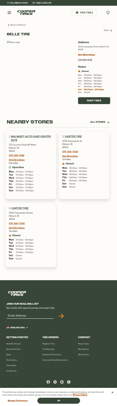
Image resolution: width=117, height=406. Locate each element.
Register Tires (48, 344)
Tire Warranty (48, 349)
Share (106, 30)
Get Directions (86, 54)
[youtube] (62, 382)
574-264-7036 (70, 151)
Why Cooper (83, 344)
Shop (8, 354)
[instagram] (55, 382)
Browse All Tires (13, 349)
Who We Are (83, 349)
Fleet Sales (11, 365)
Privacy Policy (80, 395)
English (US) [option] (17, 327)
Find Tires (86, 12)
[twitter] (68, 382)
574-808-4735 (85, 59)
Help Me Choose (13, 344)
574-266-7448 (16, 155)
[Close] (112, 392)
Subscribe (61, 316)
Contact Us (11, 371)
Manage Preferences (18, 400)
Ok (58, 400)
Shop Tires (94, 100)
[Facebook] (48, 382)
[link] (42, 3)
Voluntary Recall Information (55, 360)
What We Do (83, 354)
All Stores (98, 122)
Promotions (11, 360)
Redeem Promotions (51, 354)
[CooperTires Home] (26, 12)
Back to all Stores (18, 25)
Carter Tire (73, 136)
